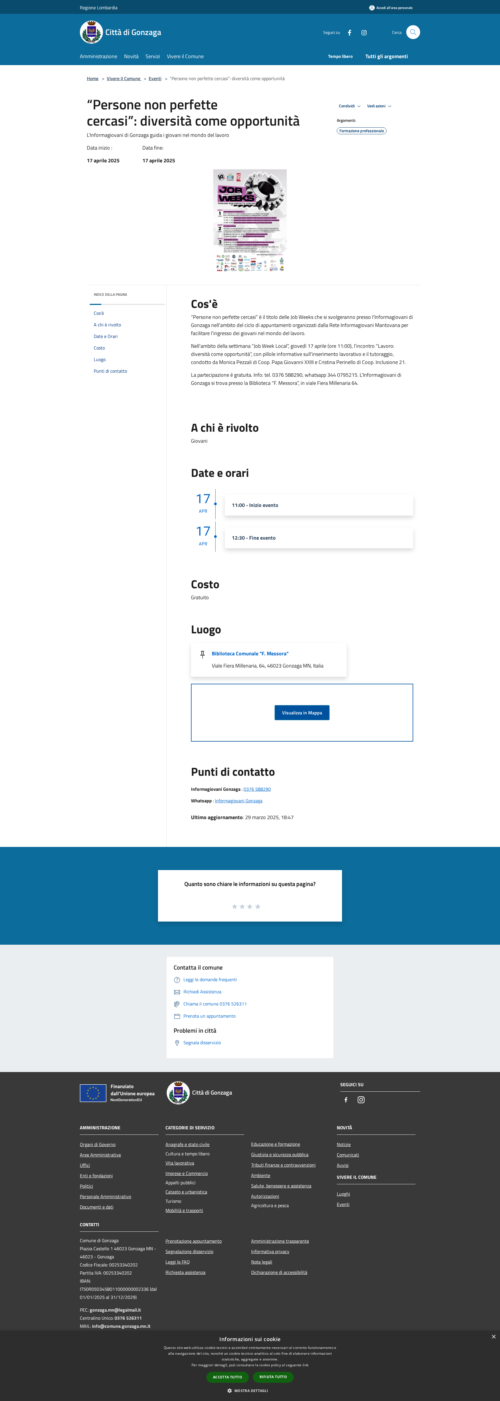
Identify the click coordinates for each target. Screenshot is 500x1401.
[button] (250, 1390)
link (305, 1365)
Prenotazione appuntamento (194, 1241)
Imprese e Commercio (187, 1173)
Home (92, 78)
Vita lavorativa (180, 1162)
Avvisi (343, 1165)
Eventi (155, 78)
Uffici (85, 1165)
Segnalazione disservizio (189, 1251)
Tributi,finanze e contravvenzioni (283, 1164)
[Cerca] (413, 32)
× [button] (493, 1337)
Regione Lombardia (98, 7)
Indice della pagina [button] (110, 294)
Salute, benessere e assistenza (281, 1185)
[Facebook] (347, 32)
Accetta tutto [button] (227, 1377)
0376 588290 (257, 789)
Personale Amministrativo (105, 1196)
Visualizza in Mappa (302, 712)
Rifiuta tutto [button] (273, 1376)
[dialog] (250, 1366)
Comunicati (348, 1154)
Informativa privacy (270, 1251)
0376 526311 (128, 1317)
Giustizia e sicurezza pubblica (279, 1154)
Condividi (347, 106)
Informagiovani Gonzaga (238, 800)
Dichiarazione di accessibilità (279, 1272)
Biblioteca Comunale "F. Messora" (250, 653)
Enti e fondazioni (96, 1175)
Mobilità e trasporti (184, 1210)
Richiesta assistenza (185, 1272)
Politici (86, 1186)
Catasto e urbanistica (186, 1191)
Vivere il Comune (124, 78)
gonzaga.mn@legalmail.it (115, 1309)
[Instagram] (361, 32)
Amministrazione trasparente (280, 1241)
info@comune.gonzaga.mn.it (121, 1326)
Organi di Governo (97, 1144)
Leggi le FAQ (178, 1261)
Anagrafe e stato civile (187, 1144)
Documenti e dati (96, 1206)
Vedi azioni (376, 106)
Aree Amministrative (100, 1154)
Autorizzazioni (265, 1196)
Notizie (344, 1144)
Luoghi (343, 1193)
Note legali (261, 1261)
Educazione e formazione (275, 1144)
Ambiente (260, 1175)
